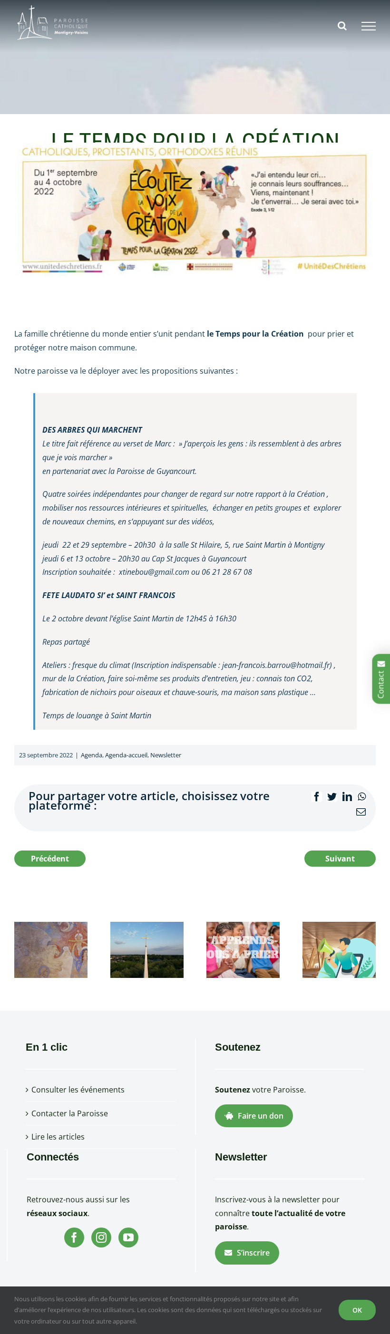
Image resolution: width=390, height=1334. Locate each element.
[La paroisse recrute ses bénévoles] (339, 949)
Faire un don (260, 1116)
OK (357, 1310)
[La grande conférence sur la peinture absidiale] (51, 949)
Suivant (340, 858)
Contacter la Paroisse (69, 1113)
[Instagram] (101, 1237)
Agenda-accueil (126, 755)
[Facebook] (74, 1237)
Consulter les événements (78, 1089)
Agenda (91, 755)
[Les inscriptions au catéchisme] (243, 949)
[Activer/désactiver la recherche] (342, 25)
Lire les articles (58, 1136)
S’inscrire (253, 1252)
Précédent (50, 858)
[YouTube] (128, 1237)
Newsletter (165, 755)
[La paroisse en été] (147, 949)
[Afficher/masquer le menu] (368, 26)
